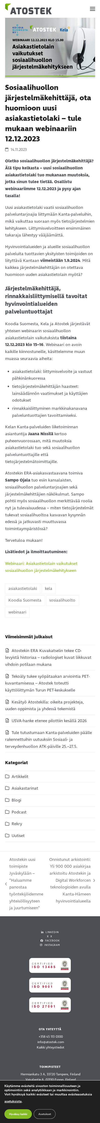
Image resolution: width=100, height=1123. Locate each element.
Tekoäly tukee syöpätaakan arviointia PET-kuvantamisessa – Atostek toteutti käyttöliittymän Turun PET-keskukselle (47, 683)
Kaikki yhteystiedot (50, 1047)
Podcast (19, 812)
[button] (92, 9)
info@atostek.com (50, 1042)
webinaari (17, 612)
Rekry (17, 824)
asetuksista (13, 1101)
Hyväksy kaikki (18, 1114)
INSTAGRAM (51, 945)
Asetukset (44, 1114)
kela (48, 589)
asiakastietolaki (22, 589)
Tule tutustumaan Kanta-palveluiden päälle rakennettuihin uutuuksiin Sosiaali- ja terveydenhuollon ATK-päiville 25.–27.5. (48, 739)
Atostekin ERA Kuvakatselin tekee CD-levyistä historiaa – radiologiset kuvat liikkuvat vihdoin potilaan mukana (48, 657)
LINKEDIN (52, 932)
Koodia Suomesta (24, 600)
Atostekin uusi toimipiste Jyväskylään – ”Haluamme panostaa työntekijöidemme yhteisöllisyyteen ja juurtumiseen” (24, 884)
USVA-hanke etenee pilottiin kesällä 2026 (49, 721)
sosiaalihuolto (62, 600)
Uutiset (18, 836)
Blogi (16, 800)
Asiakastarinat (25, 788)
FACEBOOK (52, 940)
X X (49, 936)
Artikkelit (20, 777)
